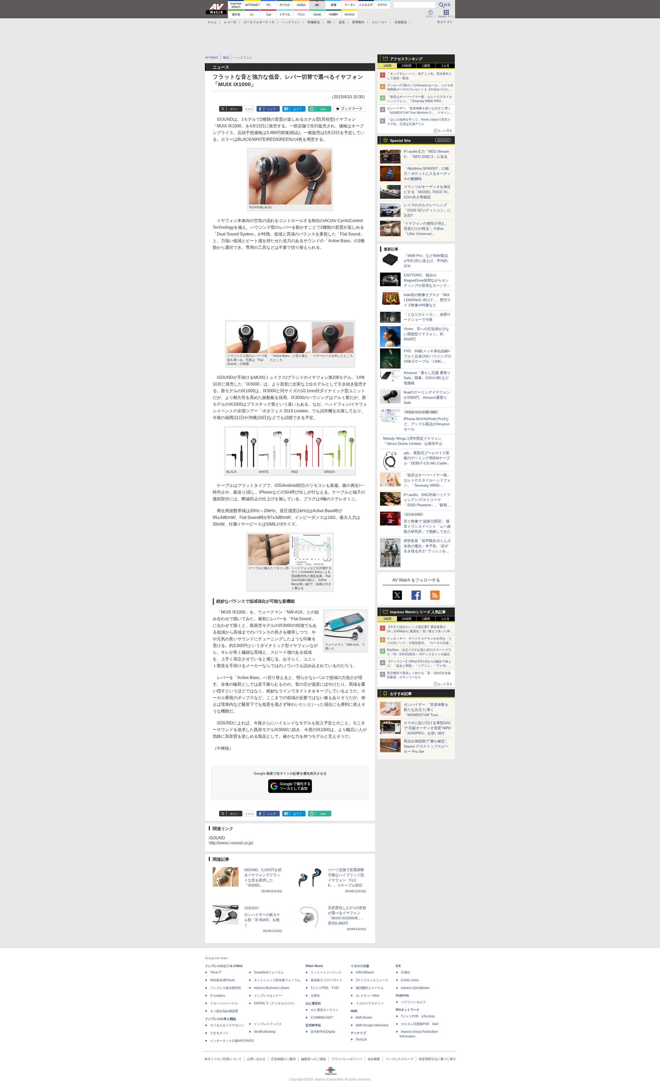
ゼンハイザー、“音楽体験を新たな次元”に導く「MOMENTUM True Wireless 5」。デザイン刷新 (420, 112)
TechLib (361, 1039)
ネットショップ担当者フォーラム (277, 980)
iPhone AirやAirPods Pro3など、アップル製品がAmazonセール (427, 424)
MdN (354, 1011)
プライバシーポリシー (346, 1059)
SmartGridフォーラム (269, 972)
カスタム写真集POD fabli (419, 1024)
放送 (342, 22)
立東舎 (315, 995)
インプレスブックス (268, 1024)
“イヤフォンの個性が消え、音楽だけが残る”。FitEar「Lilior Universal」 (426, 228)
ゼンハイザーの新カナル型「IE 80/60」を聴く (262, 920)
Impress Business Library (271, 988)
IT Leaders (217, 995)
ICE (398, 966)
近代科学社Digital (323, 1032)
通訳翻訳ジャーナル (370, 988)
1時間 (387, 66)
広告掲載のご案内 (283, 1059)
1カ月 (445, 66)
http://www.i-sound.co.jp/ (231, 843)
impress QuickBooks (415, 988)
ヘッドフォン (291, 22)
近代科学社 (313, 1025)
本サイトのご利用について (223, 1059)
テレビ (212, 22)
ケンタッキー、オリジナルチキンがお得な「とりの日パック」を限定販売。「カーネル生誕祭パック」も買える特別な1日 (419, 643)
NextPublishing (264, 1032)
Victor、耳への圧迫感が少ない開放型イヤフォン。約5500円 (426, 334)
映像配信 (314, 22)
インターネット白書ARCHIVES (232, 1041)
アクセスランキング (406, 59)
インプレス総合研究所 (225, 988)
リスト (249, 109)
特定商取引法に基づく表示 (437, 1059)
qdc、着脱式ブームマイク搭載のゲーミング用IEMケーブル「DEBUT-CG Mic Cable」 (427, 458)
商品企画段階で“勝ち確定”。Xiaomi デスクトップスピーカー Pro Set (427, 746)
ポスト (234, 109)
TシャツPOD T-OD (325, 988)
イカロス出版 (360, 966)
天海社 (405, 972)
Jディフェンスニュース (372, 980)
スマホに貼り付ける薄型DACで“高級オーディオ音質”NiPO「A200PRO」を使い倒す (427, 728)
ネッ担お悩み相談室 (224, 1011)
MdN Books (364, 1017)
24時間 (406, 66)
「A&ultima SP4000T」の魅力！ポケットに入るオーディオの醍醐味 (427, 173)
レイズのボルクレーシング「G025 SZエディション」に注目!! (427, 210)
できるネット (219, 1033)
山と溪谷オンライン (325, 1010)
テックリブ (358, 1033)
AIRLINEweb (365, 972)
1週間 (426, 66)
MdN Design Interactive (372, 1025)
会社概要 (374, 1059)
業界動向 (358, 22)
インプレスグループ (399, 1059)
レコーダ (230, 22)
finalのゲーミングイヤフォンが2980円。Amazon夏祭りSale (427, 397)
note (323, 109)
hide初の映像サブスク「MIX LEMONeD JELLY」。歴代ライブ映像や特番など (427, 300)
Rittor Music (314, 966)
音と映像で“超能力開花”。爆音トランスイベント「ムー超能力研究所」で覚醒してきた (427, 526)
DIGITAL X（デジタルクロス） (275, 1003)
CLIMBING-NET (322, 1017)
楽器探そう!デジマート (326, 980)
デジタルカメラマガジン (227, 1025)
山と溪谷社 (313, 1003)
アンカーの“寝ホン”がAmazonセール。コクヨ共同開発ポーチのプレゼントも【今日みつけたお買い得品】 (420, 90)
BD (329, 22)
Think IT (215, 972)
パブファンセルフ (413, 1002)
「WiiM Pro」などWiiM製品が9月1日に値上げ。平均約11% (426, 260)
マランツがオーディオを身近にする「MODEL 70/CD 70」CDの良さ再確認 (427, 192)
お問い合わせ (256, 1059)
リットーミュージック (326, 972)
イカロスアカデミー (370, 1003)
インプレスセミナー (268, 995)
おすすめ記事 (401, 694)
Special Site (400, 140)
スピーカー (379, 22)
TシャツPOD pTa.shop (418, 1016)
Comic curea (410, 980)
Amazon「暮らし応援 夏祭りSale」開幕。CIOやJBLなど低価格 (427, 378)
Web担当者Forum (222, 980)
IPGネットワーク (407, 1010)
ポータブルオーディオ (259, 22)
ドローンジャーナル (224, 1003)
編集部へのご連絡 (313, 1059)
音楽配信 (400, 22)
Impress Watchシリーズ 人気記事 (418, 612)
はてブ (297, 109)
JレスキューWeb (367, 995)
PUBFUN (402, 995)
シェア (271, 109)
